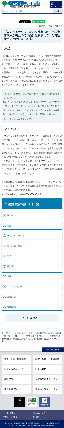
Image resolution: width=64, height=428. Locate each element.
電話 (9, 225)
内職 (9, 276)
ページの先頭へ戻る (53, 350)
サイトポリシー (10, 413)
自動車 (10, 266)
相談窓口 (21, 333)
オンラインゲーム (15, 286)
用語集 (35, 417)
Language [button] (52, 6)
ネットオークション (17, 236)
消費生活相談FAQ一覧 (23, 204)
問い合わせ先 (39, 413)
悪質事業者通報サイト (46, 379)
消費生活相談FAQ (37, 333)
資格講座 (11, 296)
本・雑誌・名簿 (14, 246)
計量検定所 (40, 369)
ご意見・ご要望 (10, 417)
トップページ (8, 333)
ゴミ (9, 256)
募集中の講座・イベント (47, 389)
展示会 (10, 215)
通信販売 (11, 306)
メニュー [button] (59, 7)
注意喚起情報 (10, 389)
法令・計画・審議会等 (15, 359)
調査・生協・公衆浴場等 (47, 359)
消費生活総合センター (15, 369)
